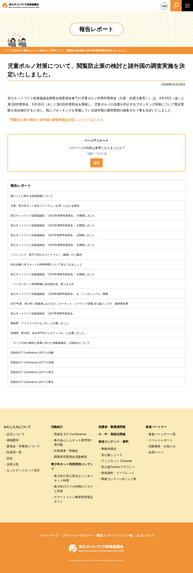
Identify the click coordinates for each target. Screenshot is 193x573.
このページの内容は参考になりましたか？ (96, 148)
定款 (10, 458)
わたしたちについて (17, 427)
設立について (16, 434)
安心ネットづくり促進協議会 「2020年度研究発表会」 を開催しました (53, 244)
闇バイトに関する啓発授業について (32, 195)
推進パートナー (156, 427)
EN (164, 6)
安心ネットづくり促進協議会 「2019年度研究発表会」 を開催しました (53, 274)
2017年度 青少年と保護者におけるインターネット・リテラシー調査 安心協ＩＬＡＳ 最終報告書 (69, 303)
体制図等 (13, 440)
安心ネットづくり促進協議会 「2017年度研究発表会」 (43, 313)
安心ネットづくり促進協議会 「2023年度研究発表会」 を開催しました (53, 215)
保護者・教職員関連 (112, 427)
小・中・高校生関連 (112, 434)
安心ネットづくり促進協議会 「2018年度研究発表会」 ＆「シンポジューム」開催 (59, 293)
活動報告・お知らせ (162, 446)
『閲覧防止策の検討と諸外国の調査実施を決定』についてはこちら (56, 120)
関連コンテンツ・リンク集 (114, 535)
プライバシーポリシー (77, 535)
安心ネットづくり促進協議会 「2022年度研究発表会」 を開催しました (53, 225)
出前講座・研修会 (66, 451)
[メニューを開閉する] (187, 5)
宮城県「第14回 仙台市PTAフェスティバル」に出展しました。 (49, 333)
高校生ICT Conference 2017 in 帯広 (32, 372)
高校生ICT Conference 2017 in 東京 (32, 381)
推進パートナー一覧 (162, 434)
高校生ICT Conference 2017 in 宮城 (32, 362)
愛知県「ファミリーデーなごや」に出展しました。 (41, 323)
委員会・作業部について (23, 446)
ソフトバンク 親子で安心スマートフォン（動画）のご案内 (46, 254)
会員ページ (156, 452)
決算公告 (13, 464)
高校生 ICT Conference (70, 434)
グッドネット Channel (116, 461)
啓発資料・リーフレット (117, 473)
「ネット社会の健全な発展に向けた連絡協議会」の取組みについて (50, 342)
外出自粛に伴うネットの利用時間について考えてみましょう (46, 264)
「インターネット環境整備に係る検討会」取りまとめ (42, 284)
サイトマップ (49, 535)
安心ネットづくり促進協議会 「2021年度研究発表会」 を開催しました (53, 235)
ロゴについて (146, 535)
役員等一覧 (14, 452)
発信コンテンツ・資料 (113, 441)
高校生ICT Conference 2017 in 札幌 (32, 352)
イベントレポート (161, 440)
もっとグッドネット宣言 (23, 470)
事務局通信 (108, 449)
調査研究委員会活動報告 (70, 457)
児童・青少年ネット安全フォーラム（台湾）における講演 (45, 205)
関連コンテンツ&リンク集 (118, 479)
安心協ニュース (111, 455)
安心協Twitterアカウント (118, 467)
